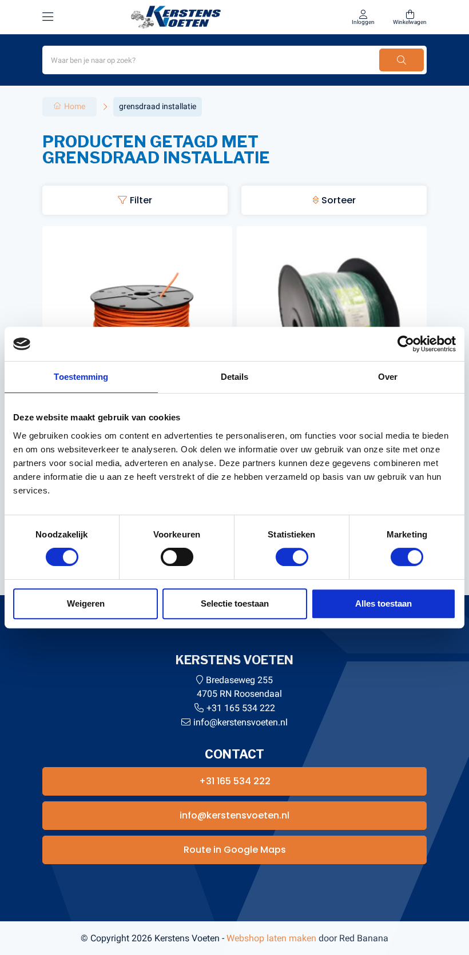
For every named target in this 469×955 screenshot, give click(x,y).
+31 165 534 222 (240, 708)
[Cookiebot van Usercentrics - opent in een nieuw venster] (406, 343)
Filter (141, 200)
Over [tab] (388, 377)
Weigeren (86, 603)
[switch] (177, 557)
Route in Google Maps (235, 849)
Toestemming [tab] (81, 377)
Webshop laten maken (271, 938)
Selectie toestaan (235, 603)
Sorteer (338, 200)
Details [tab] (235, 377)
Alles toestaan (383, 603)
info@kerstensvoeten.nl (240, 722)
